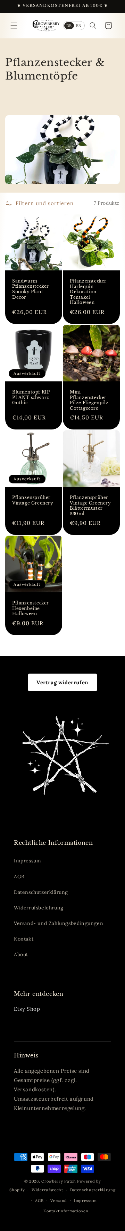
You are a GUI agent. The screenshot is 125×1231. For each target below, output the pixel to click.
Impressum (27, 861)
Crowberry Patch (58, 1181)
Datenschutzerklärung (41, 892)
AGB (19, 876)
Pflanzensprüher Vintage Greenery (32, 500)
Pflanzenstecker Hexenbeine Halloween (30, 608)
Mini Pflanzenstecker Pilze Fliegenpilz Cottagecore (89, 400)
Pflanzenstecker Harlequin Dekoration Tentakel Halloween (88, 291)
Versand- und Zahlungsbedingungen (58, 923)
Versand (58, 1200)
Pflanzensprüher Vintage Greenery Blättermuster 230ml (90, 505)
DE (69, 25)
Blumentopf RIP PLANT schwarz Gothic (31, 397)
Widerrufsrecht (47, 1189)
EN (79, 25)
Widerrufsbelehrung (39, 908)
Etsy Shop (27, 1009)
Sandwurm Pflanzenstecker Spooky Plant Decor (30, 288)
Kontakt (23, 939)
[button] (14, 25)
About (21, 954)
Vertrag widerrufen (62, 682)
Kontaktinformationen (65, 1211)
